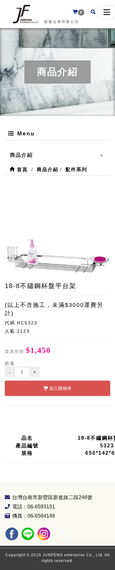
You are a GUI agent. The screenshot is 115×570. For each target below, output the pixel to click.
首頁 (21, 169)
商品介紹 (21, 155)
